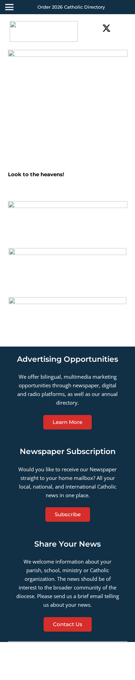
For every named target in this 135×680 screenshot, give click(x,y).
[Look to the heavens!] (67, 109)
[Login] (124, 7)
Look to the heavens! (36, 174)
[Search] (125, 28)
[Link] (44, 31)
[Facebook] (95, 28)
